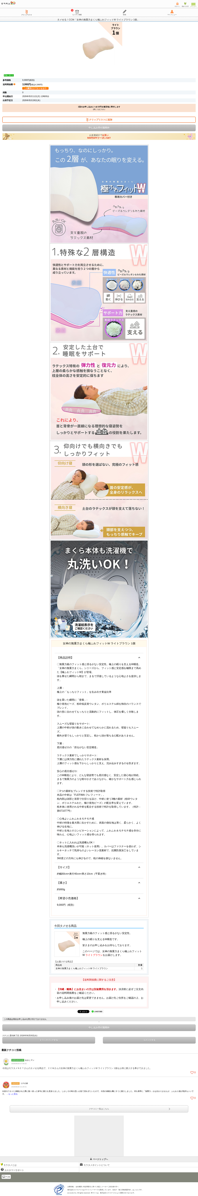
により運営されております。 (118, 1193)
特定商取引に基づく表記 (91, 1186)
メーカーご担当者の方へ (110, 1186)
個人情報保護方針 (124, 1190)
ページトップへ (100, 1159)
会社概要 (79, 1186)
